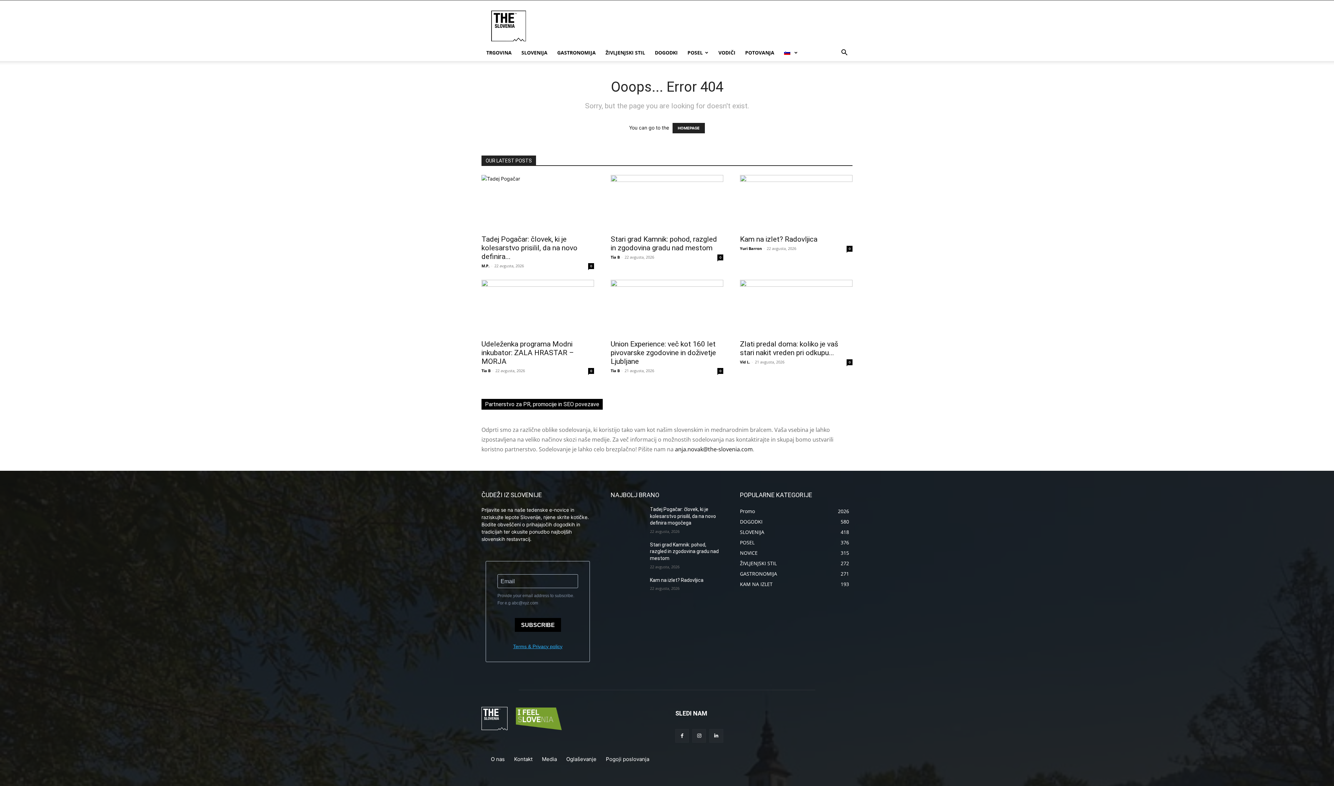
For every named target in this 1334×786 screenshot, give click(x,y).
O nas (498, 759)
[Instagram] (699, 736)
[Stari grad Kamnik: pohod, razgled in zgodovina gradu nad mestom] (667, 203)
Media (549, 759)
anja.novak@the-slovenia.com (714, 449)
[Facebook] (682, 736)
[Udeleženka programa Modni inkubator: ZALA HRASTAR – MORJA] (537, 307)
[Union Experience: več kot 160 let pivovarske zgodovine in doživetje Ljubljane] (667, 307)
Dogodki (666, 52)
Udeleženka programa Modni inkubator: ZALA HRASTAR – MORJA (527, 353)
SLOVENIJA (534, 52)
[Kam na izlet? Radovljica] (796, 203)
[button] (844, 53)
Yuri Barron (751, 248)
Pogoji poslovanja (627, 759)
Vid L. (745, 362)
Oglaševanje (581, 759)
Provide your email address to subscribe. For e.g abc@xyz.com (535, 599)
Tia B (615, 257)
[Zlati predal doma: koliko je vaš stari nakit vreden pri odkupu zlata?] (796, 307)
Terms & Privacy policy (537, 646)
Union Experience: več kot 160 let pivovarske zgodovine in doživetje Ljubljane (663, 353)
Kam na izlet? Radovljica (778, 239)
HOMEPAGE (689, 128)
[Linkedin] (716, 736)
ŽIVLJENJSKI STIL (625, 52)
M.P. (485, 265)
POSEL (695, 52)
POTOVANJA (759, 52)
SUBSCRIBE (538, 625)
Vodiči (726, 52)
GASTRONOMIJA (576, 52)
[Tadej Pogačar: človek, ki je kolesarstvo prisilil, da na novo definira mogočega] (537, 203)
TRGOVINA (499, 52)
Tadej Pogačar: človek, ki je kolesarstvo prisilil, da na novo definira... (529, 248)
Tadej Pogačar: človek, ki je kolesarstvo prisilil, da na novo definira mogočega (683, 516)
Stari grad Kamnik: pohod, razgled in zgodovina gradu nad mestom (664, 243)
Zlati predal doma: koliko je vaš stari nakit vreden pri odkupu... (789, 348)
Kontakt (523, 759)
